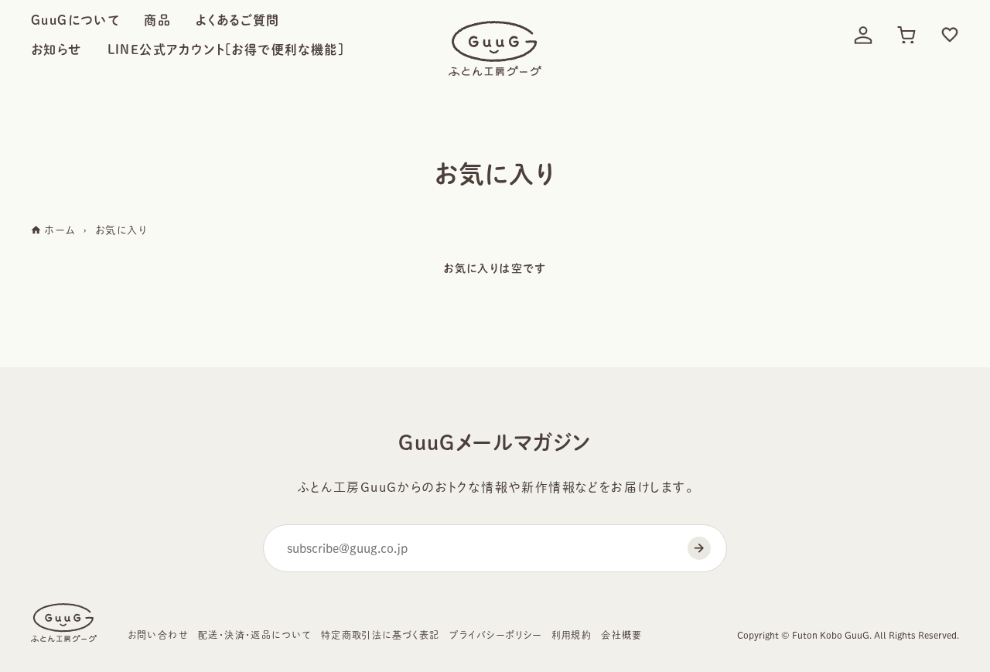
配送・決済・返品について (255, 635)
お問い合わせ (158, 635)
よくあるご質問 (238, 20)
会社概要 (622, 635)
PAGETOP (942, 608)
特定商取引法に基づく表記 (380, 635)
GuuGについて (75, 20)
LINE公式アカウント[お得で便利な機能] (226, 49)
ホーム (58, 230)
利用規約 (571, 635)
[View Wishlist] (949, 35)
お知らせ (57, 49)
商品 (157, 20)
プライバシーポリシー (495, 635)
